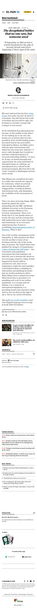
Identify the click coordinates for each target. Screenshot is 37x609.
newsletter (6, 513)
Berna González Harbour (18, 95)
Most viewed (6, 463)
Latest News (15, 23)
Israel (3, 354)
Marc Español (16, 344)
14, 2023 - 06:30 (18, 98)
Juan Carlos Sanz (25, 332)
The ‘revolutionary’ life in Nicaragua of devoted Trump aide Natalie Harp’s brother (17, 482)
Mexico (4, 23)
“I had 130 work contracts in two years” (14, 478)
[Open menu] (3, 11)
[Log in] (33, 11)
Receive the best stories (10, 517)
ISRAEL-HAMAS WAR (14, 28)
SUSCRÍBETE (27, 12)
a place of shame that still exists (15, 249)
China (8, 23)
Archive (4, 532)
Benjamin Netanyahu (18, 354)
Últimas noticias (7, 431)
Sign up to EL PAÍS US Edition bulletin (15, 311)
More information (6, 362)
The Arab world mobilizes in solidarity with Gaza (24, 341)
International (9, 18)
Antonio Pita (16, 332)
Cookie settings (22, 594)
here (27, 366)
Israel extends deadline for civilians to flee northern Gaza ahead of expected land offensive (23, 328)
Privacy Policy (14, 594)
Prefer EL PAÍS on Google (11, 107)
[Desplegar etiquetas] (34, 353)
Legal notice (7, 594)
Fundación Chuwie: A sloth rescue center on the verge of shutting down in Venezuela (18, 454)
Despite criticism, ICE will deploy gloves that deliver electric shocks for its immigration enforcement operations (17, 442)
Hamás (8, 354)
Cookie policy (29, 594)
